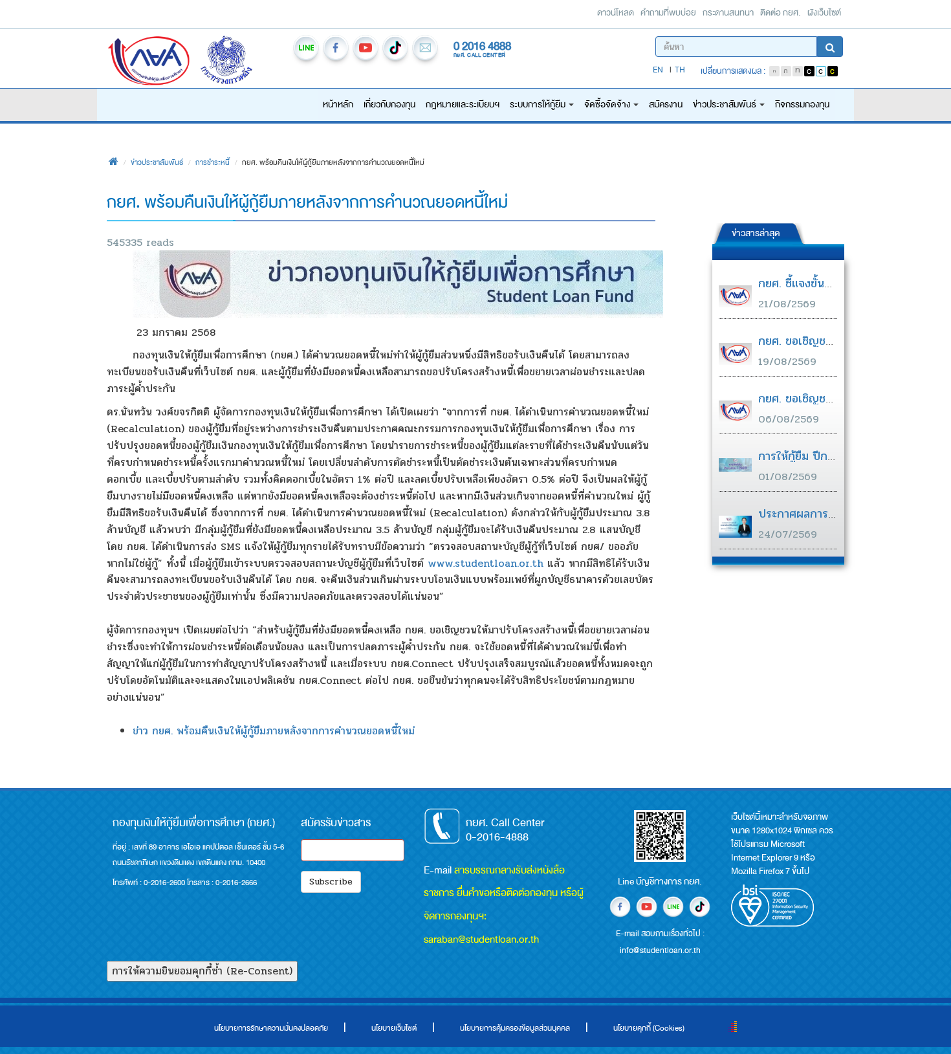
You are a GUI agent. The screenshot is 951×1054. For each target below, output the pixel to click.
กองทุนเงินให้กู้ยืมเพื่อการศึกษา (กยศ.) (149, 62)
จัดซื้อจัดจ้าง (608, 104)
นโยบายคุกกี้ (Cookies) (648, 1028)
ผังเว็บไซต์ (824, 12)
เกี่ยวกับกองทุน (389, 104)
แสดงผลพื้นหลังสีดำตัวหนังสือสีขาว (809, 71)
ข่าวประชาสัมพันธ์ (725, 104)
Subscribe (331, 881)
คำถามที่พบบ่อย (668, 12)
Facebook (336, 50)
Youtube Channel (365, 50)
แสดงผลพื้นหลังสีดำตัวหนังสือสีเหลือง (832, 71)
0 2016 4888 (482, 46)
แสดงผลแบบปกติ (821, 71)
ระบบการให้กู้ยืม (538, 104)
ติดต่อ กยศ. (780, 12)
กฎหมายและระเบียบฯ (462, 104)
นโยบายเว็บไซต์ (394, 1028)
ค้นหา (830, 46)
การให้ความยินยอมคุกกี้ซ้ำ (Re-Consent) (202, 971)
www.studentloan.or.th (485, 563)
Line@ (306, 50)
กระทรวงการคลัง (243, 62)
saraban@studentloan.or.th (481, 939)
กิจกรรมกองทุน (802, 104)
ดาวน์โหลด (615, 12)
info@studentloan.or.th (425, 50)
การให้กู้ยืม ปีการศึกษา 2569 (827, 456)
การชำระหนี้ (212, 162)
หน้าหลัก (338, 104)
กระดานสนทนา (728, 12)
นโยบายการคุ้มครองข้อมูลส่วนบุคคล (515, 1028)
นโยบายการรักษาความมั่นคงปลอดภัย (271, 1028)
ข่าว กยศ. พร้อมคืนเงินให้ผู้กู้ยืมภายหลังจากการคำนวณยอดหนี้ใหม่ (274, 731)
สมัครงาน (666, 104)
